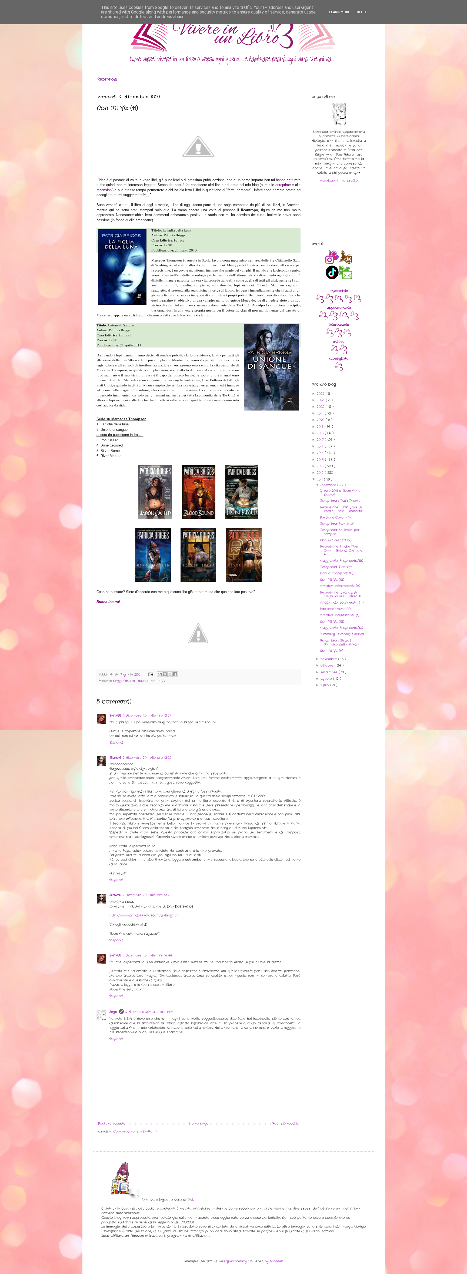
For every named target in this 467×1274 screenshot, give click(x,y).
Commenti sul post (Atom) (134, 1131)
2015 (321, 453)
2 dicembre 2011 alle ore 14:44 (147, 955)
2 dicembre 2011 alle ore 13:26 (147, 895)
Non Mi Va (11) (331, 650)
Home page (198, 1123)
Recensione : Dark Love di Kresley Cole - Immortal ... (342, 509)
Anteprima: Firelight (336, 567)
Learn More (339, 12)
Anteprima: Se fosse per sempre (339, 532)
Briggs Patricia (124, 681)
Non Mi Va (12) (332, 621)
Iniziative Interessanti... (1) (339, 615)
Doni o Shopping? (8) (336, 573)
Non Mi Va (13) (332, 579)
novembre (329, 659)
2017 (321, 439)
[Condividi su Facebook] (175, 674)
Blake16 (115, 757)
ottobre (328, 665)
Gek (191, 1199)
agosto (327, 678)
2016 (321, 446)
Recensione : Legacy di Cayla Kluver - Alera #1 (341, 594)
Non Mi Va (157, 681)
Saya (113, 1012)
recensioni (104, 190)
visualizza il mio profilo (339, 180)
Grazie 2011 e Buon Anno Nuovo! (340, 492)
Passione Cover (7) (335, 517)
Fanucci (142, 681)
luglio (325, 685)
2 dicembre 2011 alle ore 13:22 (147, 757)
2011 (320, 479)
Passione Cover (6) (335, 609)
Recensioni (107, 79)
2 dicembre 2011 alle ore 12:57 (147, 715)
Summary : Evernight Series (342, 634)
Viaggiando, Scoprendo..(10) (341, 628)
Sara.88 (115, 715)
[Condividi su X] (170, 674)
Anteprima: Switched (336, 523)
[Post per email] (150, 674)
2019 (321, 426)
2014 (321, 459)
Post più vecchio (285, 1123)
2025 (321, 393)
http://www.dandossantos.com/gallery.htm (144, 915)
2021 (321, 413)
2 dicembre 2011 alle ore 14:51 (149, 1012)
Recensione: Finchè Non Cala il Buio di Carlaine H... (341, 550)
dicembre (329, 485)
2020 (321, 420)
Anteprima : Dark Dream (340, 500)
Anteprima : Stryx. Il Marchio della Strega (339, 642)
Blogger (276, 1261)
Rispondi (116, 742)
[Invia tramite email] (159, 674)
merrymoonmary (233, 1261)
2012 (321, 472)
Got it (361, 12)
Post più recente (111, 1123)
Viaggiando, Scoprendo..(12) (341, 560)
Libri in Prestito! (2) (335, 540)
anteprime (283, 185)
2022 (321, 406)
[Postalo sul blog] (165, 674)
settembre (330, 672)
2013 (321, 466)
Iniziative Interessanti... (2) (340, 586)
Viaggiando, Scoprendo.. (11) (341, 602)
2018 (321, 433)
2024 (321, 400)
